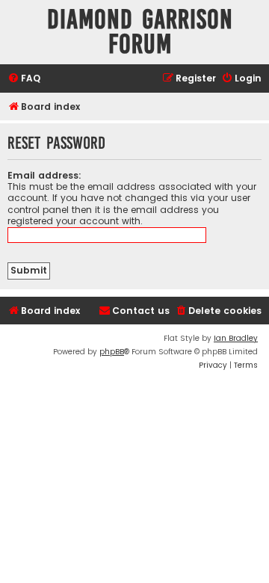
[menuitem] (23, 79)
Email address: (44, 175)
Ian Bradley (236, 338)
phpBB (111, 351)
